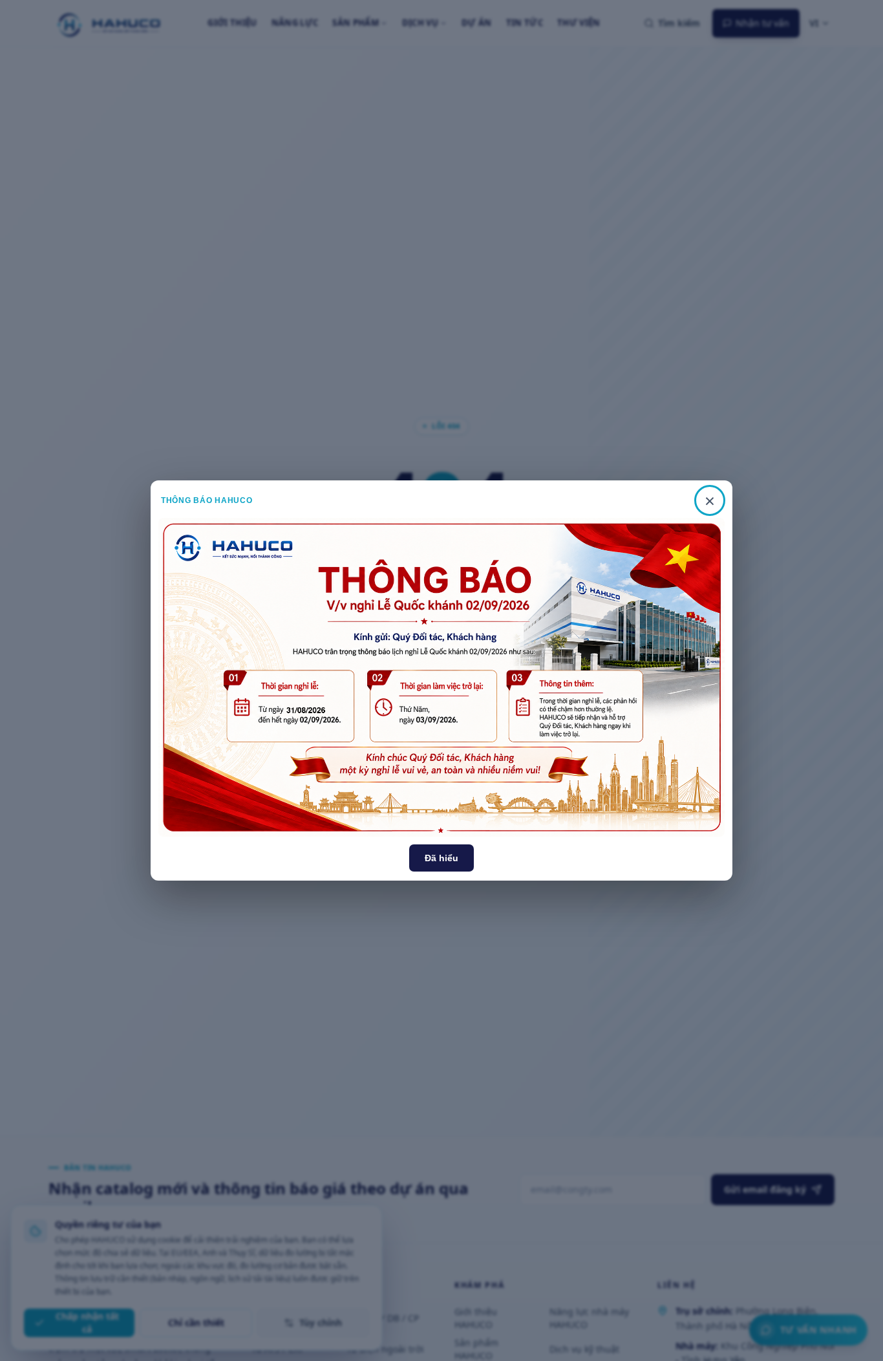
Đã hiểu (441, 858)
